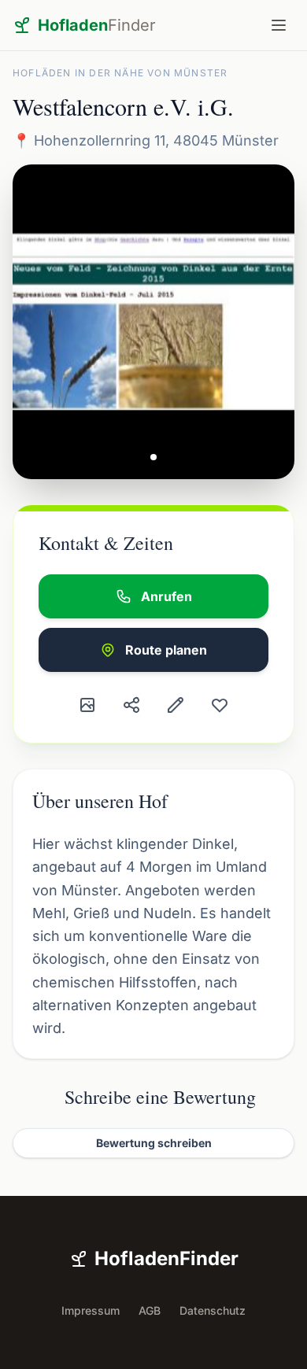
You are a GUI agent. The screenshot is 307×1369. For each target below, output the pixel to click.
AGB (150, 1310)
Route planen (166, 650)
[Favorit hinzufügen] (219, 705)
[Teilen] (131, 705)
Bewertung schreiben (154, 1142)
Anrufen (166, 596)
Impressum (90, 1310)
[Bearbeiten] (175, 705)
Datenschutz (212, 1310)
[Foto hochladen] (87, 705)
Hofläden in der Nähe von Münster (120, 73)
